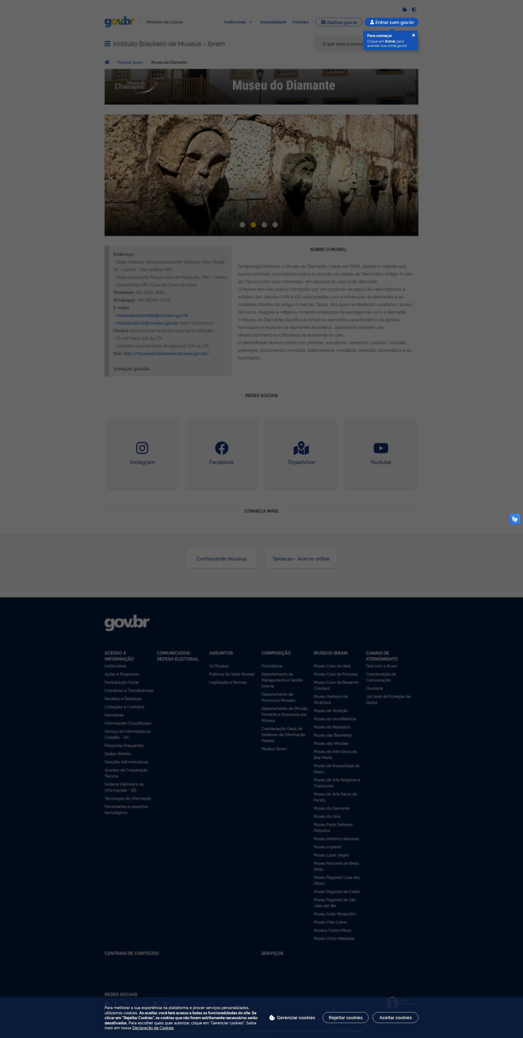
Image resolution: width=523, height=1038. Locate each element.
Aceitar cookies (395, 1017)
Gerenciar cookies (296, 1017)
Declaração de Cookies (153, 1027)
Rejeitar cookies (346, 1017)
